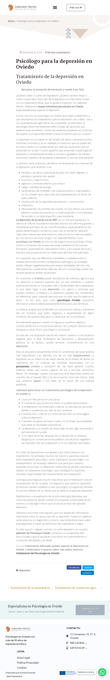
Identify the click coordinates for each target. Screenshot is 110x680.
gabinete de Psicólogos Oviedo (33, 533)
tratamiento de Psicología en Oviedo (37, 553)
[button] (55, 7)
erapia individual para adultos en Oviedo (60, 106)
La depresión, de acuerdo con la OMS (36, 219)
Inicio (11, 21)
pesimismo (22, 366)
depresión (24, 570)
